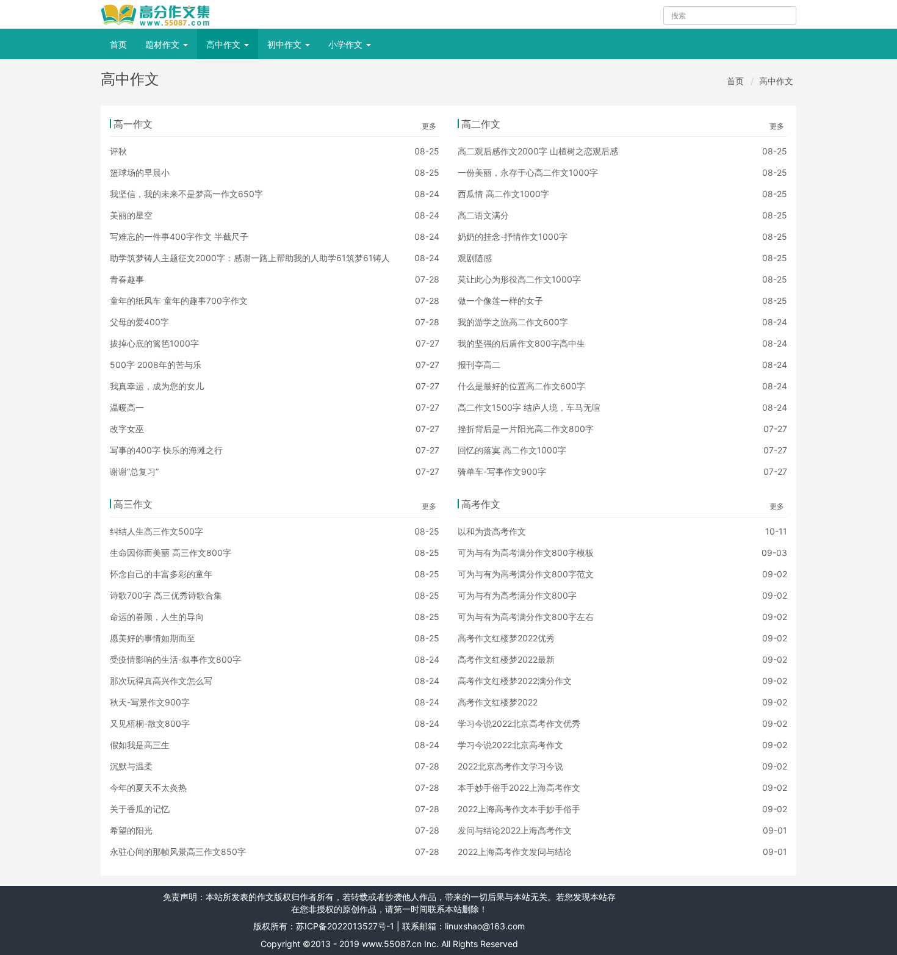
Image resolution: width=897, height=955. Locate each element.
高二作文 (480, 124)
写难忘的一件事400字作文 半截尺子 (179, 236)
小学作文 (346, 44)
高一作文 (133, 124)
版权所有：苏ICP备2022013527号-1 (323, 926)
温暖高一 (127, 407)
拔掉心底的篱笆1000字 (154, 343)
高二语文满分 (483, 215)
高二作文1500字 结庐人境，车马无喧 (529, 407)
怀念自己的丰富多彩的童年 (161, 574)
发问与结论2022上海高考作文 (515, 830)
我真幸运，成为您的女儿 (157, 386)
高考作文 (480, 504)
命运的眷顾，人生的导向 (157, 616)
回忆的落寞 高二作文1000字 (512, 450)
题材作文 (163, 44)
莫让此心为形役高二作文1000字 (519, 279)
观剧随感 (475, 258)
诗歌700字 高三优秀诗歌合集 (166, 595)
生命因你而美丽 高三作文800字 (170, 552)
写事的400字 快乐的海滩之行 (166, 450)
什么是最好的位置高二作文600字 (521, 386)
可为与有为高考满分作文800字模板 (526, 552)
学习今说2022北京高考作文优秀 (519, 723)
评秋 (118, 151)
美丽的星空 (131, 215)
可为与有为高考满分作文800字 (517, 595)
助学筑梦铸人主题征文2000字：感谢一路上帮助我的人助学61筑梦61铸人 (250, 258)
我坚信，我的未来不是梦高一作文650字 (186, 194)
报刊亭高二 (479, 364)
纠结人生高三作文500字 (156, 531)
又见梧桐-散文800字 (150, 723)
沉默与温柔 (131, 766)
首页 (118, 44)
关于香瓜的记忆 (140, 809)
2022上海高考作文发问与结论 (515, 851)
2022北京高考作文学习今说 (510, 766)
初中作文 (285, 44)
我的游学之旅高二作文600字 (513, 322)
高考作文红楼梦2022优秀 (506, 638)
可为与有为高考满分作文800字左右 (526, 616)
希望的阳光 (131, 830)
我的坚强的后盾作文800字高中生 (521, 343)
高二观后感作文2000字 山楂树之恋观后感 (538, 151)
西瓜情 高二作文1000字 (503, 194)
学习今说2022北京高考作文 (510, 745)
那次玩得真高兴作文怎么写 (161, 681)
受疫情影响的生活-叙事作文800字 (175, 659)
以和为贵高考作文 (492, 531)
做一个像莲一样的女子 (500, 300)
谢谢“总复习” (134, 471)
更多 (429, 126)
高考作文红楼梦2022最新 (506, 659)
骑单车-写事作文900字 (502, 471)
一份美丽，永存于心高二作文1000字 (528, 172)
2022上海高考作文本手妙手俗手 (519, 809)
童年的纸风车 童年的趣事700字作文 (179, 300)
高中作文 (224, 44)
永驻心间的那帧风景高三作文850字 (178, 851)
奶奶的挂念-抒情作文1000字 (512, 236)
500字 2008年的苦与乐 (155, 364)
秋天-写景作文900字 (150, 702)
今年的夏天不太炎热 (148, 787)
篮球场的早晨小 (140, 172)
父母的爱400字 (139, 322)
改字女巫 (127, 428)
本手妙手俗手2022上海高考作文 (519, 787)
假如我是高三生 (140, 745)
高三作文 (133, 504)
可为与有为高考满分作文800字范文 (526, 574)
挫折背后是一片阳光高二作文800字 (526, 428)
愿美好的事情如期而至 (152, 638)
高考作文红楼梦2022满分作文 (515, 681)
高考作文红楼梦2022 (498, 702)
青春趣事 (127, 279)
